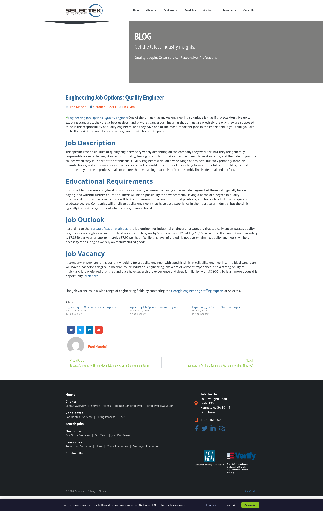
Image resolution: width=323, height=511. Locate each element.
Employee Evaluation (160, 406)
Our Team (101, 435)
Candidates (169, 10)
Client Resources (117, 446)
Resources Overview (78, 446)
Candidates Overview (79, 417)
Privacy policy (214, 505)
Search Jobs (190, 10)
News (99, 446)
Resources (228, 10)
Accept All (250, 505)
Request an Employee (129, 406)
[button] (71, 330)
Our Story (207, 10)
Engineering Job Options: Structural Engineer (217, 307)
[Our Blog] (222, 429)
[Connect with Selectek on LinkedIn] (213, 429)
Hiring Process (106, 417)
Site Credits (250, 491)
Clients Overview (76, 406)
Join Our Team (121, 435)
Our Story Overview (78, 435)
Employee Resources (146, 446)
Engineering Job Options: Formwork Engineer (154, 307)
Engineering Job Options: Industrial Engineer (91, 307)
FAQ (122, 417)
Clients (149, 10)
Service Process (101, 406)
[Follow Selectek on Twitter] (204, 429)
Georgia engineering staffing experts (197, 291)
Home (136, 10)
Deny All (231, 505)
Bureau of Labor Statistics (109, 229)
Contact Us (248, 10)
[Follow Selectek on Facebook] (196, 429)
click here (91, 276)
